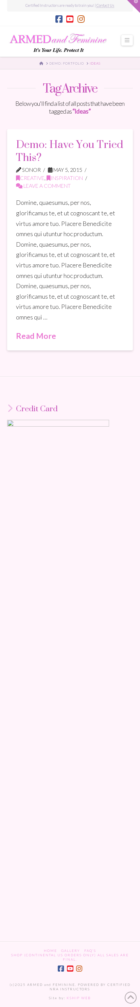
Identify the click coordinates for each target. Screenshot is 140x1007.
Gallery (70, 950)
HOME (50, 950)
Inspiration (67, 178)
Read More (36, 336)
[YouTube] (69, 19)
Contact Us (105, 5)
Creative (32, 178)
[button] (127, 40)
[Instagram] (81, 19)
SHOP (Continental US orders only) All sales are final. (70, 957)
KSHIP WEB (79, 998)
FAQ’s (90, 950)
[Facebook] (59, 19)
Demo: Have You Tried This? (69, 150)
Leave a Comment (46, 186)
